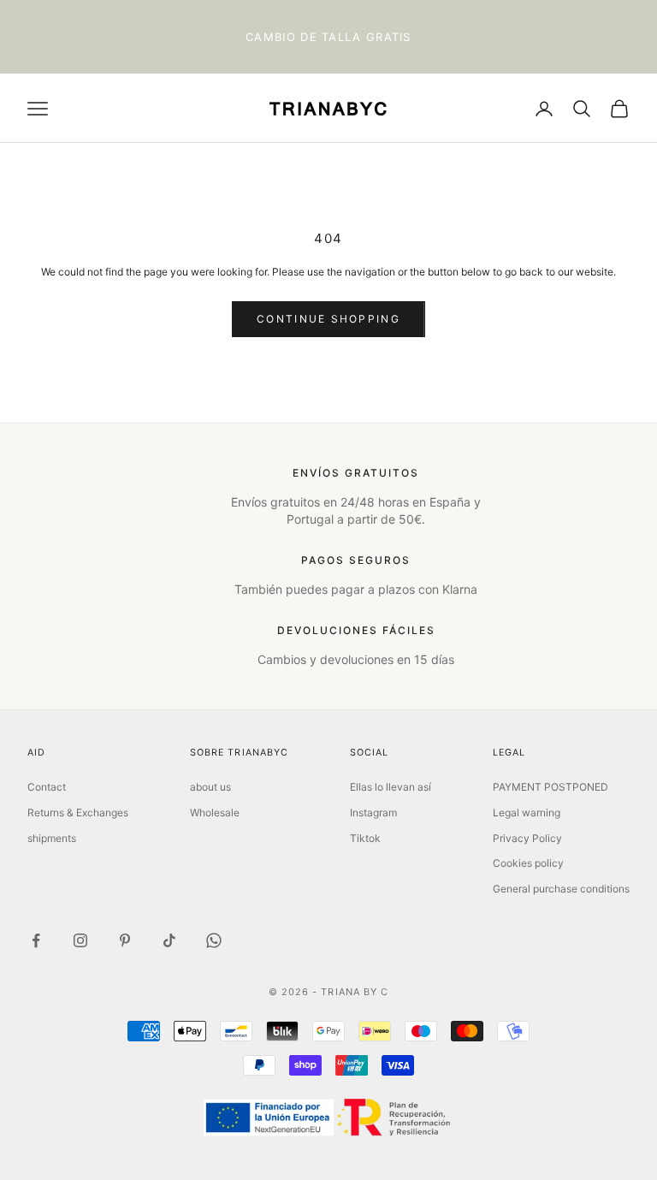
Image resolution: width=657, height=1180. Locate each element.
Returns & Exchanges (77, 812)
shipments (51, 838)
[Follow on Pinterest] (124, 940)
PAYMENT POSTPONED (550, 786)
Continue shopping (328, 318)
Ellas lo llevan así (390, 786)
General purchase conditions (561, 888)
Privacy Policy (527, 838)
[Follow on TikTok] (169, 940)
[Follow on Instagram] (80, 940)
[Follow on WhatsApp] (213, 940)
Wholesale (215, 812)
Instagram (373, 812)
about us (210, 786)
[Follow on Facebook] (35, 940)
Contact (46, 786)
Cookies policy (528, 863)
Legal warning (526, 812)
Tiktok (365, 838)
